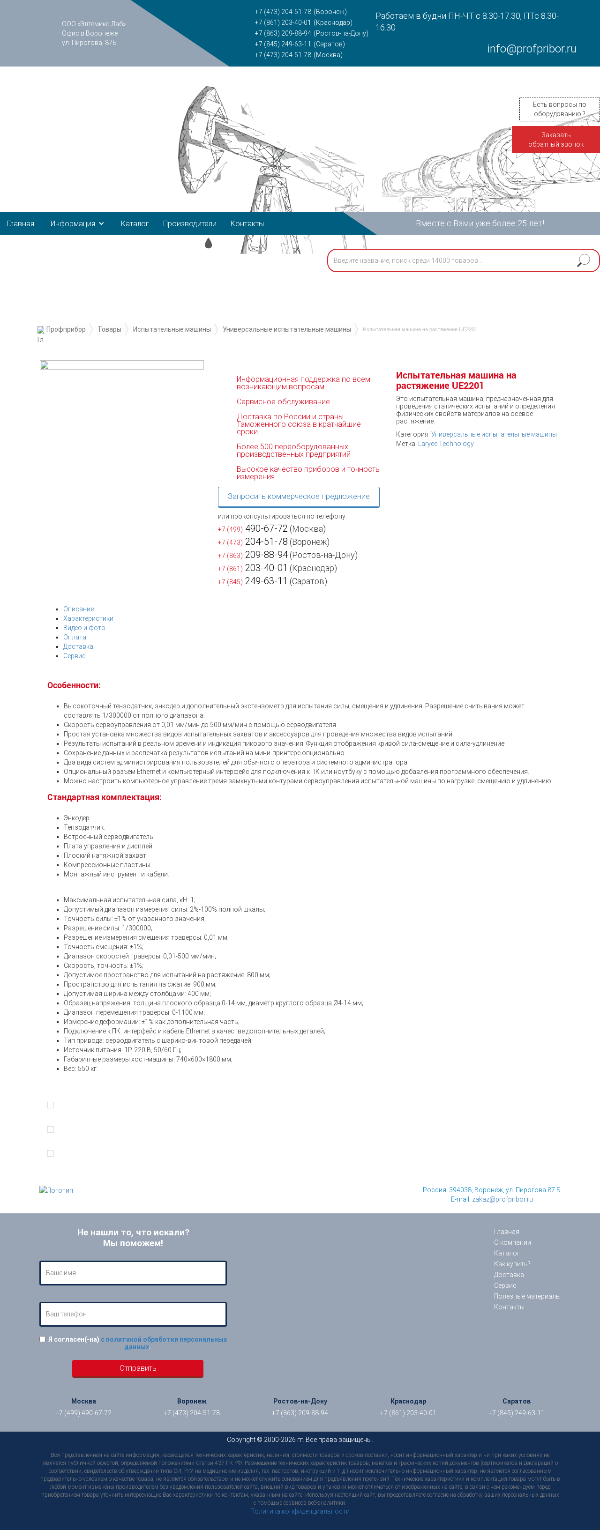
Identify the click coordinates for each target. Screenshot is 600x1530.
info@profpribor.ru (532, 48)
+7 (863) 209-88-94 (283, 33)
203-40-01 (253, 567)
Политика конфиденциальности (300, 1511)
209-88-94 (253, 554)
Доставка (78, 646)
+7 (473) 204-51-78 (283, 11)
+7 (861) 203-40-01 (283, 22)
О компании (512, 1242)
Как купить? (512, 1264)
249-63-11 (253, 581)
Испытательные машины (172, 329)
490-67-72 (253, 528)
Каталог (135, 223)
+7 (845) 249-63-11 (283, 44)
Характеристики (88, 618)
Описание (78, 609)
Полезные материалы (527, 1296)
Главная (20, 223)
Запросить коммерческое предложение (299, 496)
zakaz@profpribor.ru (502, 1199)
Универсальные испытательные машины (287, 329)
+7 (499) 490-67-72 (83, 1413)
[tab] (308, 609)
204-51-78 (253, 541)
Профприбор (66, 329)
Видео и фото (84, 627)
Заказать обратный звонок (556, 139)
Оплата (74, 637)
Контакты (247, 223)
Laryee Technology (446, 443)
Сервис (74, 656)
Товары (109, 329)
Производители (190, 223)
